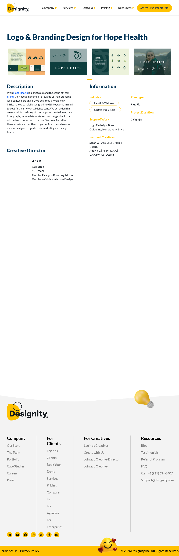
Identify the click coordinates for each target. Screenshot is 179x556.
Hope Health (20, 92)
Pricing (51, 485)
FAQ (144, 466)
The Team (13, 452)
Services (52, 478)
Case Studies (15, 466)
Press (11, 480)
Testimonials (150, 452)
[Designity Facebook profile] (25, 534)
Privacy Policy (29, 551)
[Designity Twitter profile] (41, 534)
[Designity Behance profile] (56, 534)
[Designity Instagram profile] (33, 534)
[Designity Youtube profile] (17, 534)
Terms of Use (8, 551)
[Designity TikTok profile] (49, 534)
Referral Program (153, 459)
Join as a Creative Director (102, 459)
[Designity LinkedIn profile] (9, 534)
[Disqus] (89, 232)
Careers (12, 473)
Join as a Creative (96, 466)
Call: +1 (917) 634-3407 (157, 473)
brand (10, 96)
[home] (18, 8)
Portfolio (13, 459)
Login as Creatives (96, 445)
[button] (49, 8)
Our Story (13, 445)
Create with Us (94, 452)
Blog (144, 445)
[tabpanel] (26, 62)
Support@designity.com (157, 480)
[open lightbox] (26, 62)
